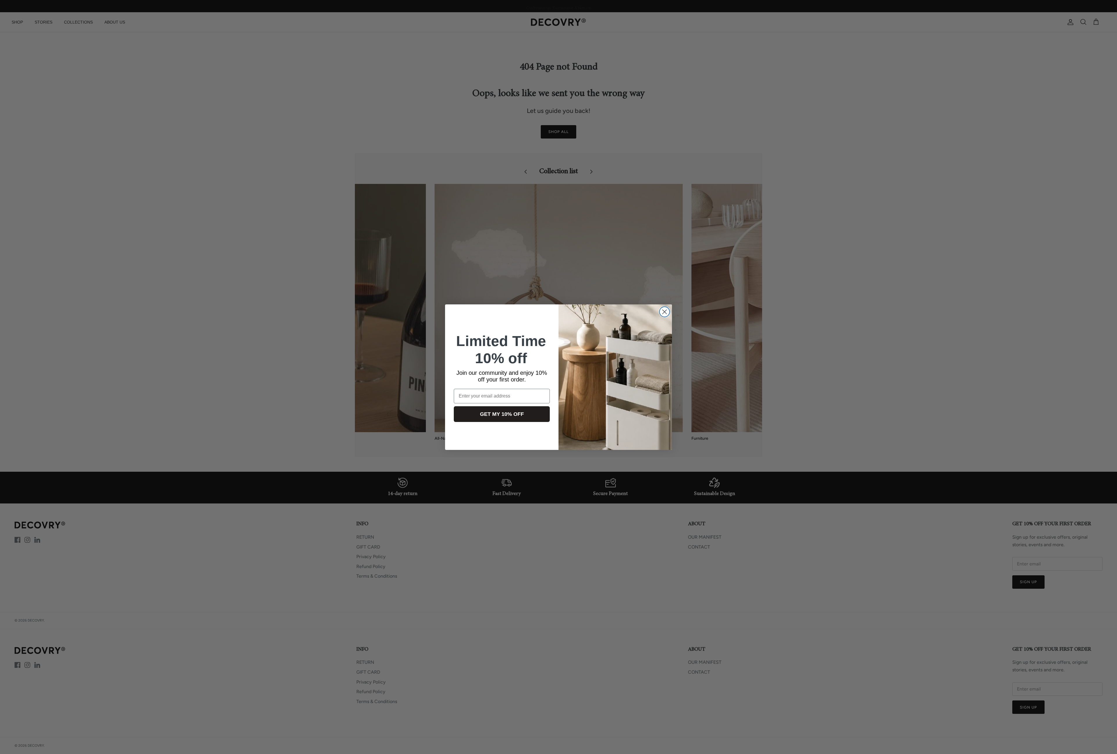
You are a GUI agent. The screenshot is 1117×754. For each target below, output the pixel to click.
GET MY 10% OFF (502, 414)
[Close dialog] (664, 312)
